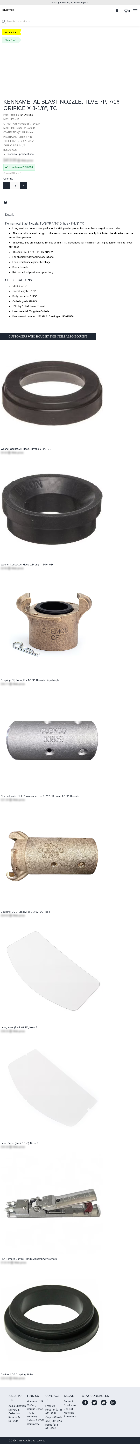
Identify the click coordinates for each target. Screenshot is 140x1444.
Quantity (8, 178)
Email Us (50, 1405)
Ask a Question (17, 1405)
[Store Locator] (117, 11)
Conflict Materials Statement (70, 1412)
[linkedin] (113, 1402)
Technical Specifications (20, 154)
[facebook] (85, 1402)
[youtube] (104, 1402)
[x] (94, 1402)
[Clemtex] (9, 10)
